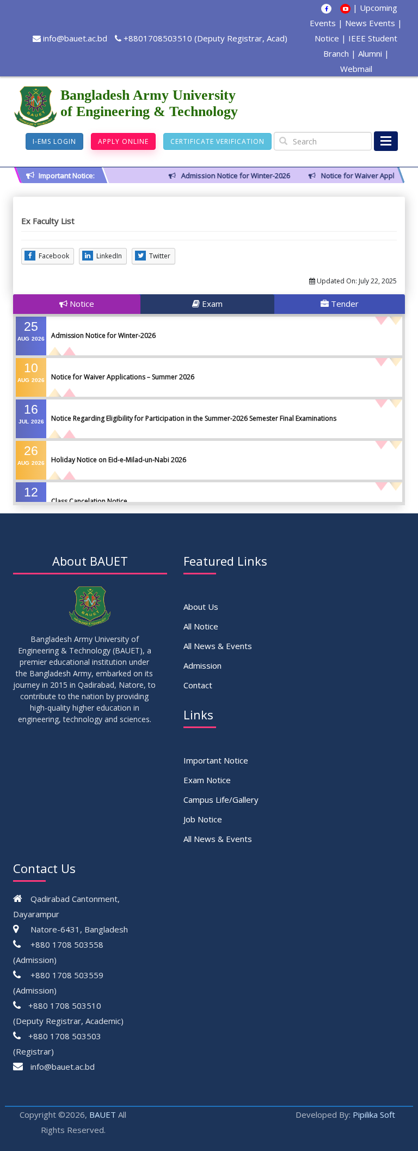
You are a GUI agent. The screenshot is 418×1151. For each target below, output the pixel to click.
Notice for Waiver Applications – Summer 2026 (122, 376)
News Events (370, 22)
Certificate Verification (217, 141)
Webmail (356, 68)
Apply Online (123, 141)
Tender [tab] (344, 303)
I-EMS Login (54, 141)
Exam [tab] (211, 303)
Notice (327, 38)
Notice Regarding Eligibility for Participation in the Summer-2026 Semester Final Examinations (193, 418)
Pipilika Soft (374, 1114)
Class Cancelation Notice (89, 501)
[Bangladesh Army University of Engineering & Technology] (36, 107)
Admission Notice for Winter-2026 (103, 335)
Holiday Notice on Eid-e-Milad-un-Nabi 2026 (118, 459)
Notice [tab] (80, 303)
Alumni (370, 53)
